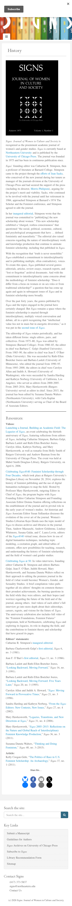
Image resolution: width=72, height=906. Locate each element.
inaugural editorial (23, 213)
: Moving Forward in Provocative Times (35, 692)
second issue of (33, 327)
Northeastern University (19, 152)
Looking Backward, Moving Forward (27, 667)
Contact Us (16, 890)
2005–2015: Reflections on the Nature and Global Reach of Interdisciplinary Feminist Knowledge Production (35, 730)
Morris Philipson (40, 188)
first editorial (46, 648)
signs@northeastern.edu (22, 886)
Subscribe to (17, 851)
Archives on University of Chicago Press (32, 845)
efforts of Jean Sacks (52, 173)
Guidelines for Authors (19, 839)
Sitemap (11, 863)
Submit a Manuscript (18, 833)
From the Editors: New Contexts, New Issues (36, 705)
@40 (18, 536)
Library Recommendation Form (24, 857)
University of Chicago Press (21, 156)
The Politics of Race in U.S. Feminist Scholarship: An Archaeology (33, 759)
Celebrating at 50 (18, 561)
